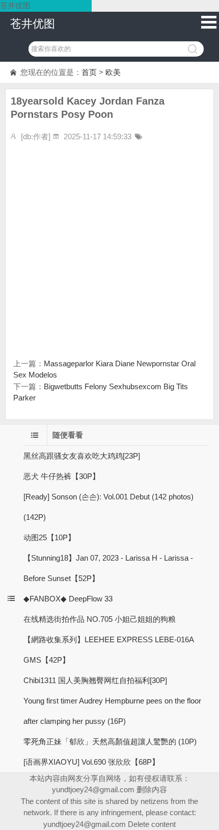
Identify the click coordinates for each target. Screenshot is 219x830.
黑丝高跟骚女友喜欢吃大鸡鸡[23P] (81, 455)
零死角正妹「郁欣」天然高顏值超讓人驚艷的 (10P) (110, 741)
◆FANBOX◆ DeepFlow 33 (68, 598)
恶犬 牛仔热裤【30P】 (61, 476)
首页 (89, 72)
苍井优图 (32, 23)
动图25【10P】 (49, 537)
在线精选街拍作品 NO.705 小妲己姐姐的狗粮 (99, 619)
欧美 (113, 72)
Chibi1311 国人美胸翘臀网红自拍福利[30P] (95, 680)
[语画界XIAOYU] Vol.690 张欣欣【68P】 (91, 762)
